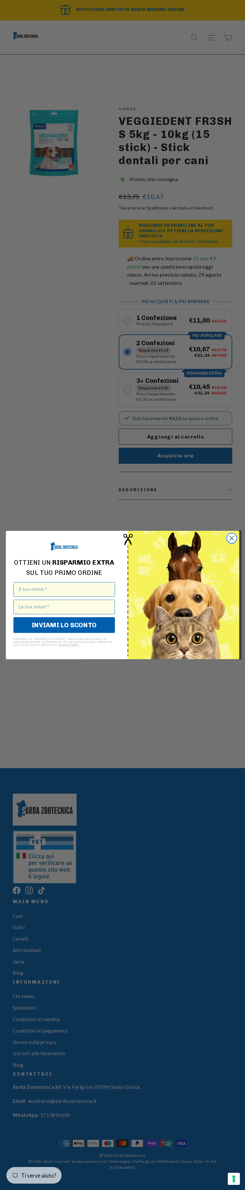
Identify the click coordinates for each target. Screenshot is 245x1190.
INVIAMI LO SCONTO (64, 625)
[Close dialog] (231, 538)
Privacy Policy (68, 644)
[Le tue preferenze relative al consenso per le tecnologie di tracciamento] (234, 1179)
